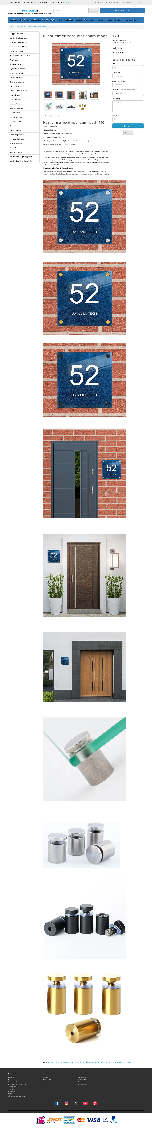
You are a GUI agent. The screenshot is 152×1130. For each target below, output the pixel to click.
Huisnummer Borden (104, 20)
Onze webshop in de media (17, 1084)
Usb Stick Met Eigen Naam (19, 20)
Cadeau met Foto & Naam (85, 20)
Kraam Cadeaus (15, 130)
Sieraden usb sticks (16, 108)
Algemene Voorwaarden (16, 1096)
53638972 (66, 3)
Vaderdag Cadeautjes (17, 139)
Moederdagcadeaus (17, 135)
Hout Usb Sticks (15, 95)
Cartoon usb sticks (16, 78)
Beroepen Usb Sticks (17, 73)
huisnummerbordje (75, 1062)
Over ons (11, 1089)
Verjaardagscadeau (133, 20)
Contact (45, 1077)
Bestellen (128, 126)
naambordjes (87, 1062)
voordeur (130, 1062)
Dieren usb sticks (15, 86)
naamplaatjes (97, 1062)
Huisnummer (116, 72)
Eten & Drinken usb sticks (18, 91)
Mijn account (82, 1077)
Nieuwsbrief (82, 1084)
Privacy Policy (12, 1091)
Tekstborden (119, 20)
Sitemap (46, 1082)
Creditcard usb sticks (17, 82)
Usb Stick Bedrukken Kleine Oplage (43, 20)
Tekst (114, 63)
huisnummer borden (109, 1062)
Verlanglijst (81, 1082)
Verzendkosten (13, 1082)
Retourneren (47, 1079)
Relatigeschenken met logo (19, 42)
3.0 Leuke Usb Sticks (16, 64)
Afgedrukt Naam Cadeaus (18, 69)
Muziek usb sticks (15, 104)
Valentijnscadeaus (16, 143)
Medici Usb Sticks (15, 100)
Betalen (10, 1094)
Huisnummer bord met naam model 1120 (32, 27)
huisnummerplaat (53, 1062)
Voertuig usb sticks (16, 117)
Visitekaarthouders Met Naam (20, 56)
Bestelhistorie (82, 1079)
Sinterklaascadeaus (16, 152)
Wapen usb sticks (15, 121)
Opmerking (116, 99)
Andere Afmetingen (119, 81)
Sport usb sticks (15, 113)
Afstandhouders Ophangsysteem (21, 157)
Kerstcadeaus (14, 126)
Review (60, 116)
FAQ (9, 1079)
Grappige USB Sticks (66, 20)
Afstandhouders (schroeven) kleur (123, 90)
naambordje (64, 1062)
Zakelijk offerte (13, 1087)
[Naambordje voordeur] (76, 63)
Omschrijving (49, 116)
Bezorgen (11, 1077)
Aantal (114, 115)
